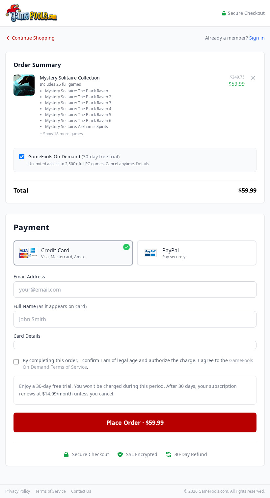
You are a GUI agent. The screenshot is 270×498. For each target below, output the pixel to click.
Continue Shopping (33, 38)
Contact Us (81, 491)
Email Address (29, 276)
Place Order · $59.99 (135, 422)
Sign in (257, 38)
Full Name (50, 306)
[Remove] (253, 78)
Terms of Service (50, 491)
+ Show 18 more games (61, 134)
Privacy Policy (17, 491)
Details (142, 164)
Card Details (27, 336)
